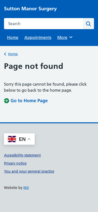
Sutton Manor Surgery (30, 9)
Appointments (37, 37)
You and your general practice (29, 171)
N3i (26, 187)
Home (12, 37)
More (64, 37)
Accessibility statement (22, 155)
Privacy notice (15, 163)
